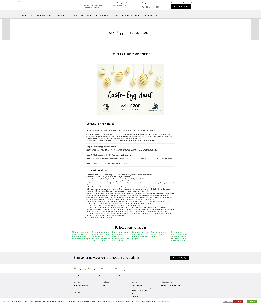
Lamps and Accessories (62, 15)
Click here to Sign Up (181, 6)
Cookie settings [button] (228, 301)
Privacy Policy (100, 275)
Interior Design (78, 15)
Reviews (89, 15)
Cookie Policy (110, 275)
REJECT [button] (238, 301)
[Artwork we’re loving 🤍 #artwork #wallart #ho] (140, 240)
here (125, 163)
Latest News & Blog (102, 15)
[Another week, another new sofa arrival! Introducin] (120, 240)
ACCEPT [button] (252, 301)
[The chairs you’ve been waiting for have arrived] (101, 240)
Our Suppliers (126, 15)
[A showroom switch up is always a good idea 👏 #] (81, 240)
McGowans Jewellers (145, 134)
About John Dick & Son (81, 285)
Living (32, 15)
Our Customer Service (80, 289)
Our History (77, 292)
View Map (135, 296)
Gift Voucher (148, 15)
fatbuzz (123, 275)
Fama (104, 285)
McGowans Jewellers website (121, 155)
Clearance (115, 15)
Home (24, 15)
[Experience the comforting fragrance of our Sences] (180, 240)
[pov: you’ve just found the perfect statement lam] (160, 240)
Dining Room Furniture (44, 15)
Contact (137, 15)
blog (105, 149)
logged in (96, 218)
